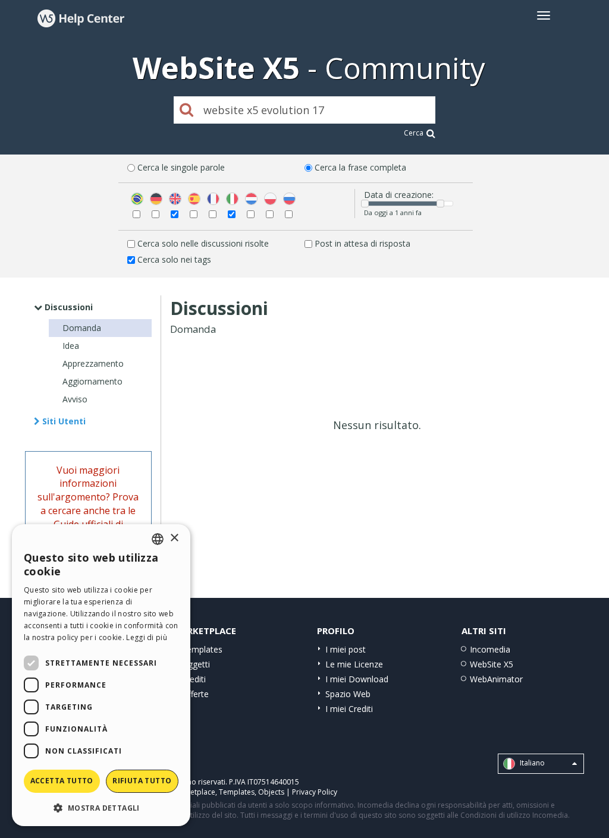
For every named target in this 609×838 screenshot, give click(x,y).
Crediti (193, 679)
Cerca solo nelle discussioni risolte (203, 243)
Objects (271, 792)
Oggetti (195, 664)
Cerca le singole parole (181, 167)
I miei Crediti (349, 708)
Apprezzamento (93, 363)
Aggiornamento (92, 381)
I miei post (345, 649)
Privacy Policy (314, 792)
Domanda (81, 327)
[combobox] (158, 539)
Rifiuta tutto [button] (141, 781)
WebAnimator (496, 679)
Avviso (74, 399)
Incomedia (490, 649)
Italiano (531, 763)
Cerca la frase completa (360, 167)
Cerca (413, 133)
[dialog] (101, 675)
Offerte (195, 694)
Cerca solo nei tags (174, 259)
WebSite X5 (491, 664)
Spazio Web (348, 694)
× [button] (173, 538)
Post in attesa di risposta (362, 243)
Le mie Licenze (354, 664)
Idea (70, 345)
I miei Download (356, 679)
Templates (201, 649)
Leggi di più (146, 637)
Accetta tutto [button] (61, 781)
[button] (101, 807)
